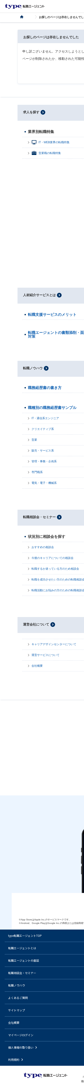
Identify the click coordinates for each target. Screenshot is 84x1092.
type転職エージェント (24, 17)
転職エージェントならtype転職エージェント (25, 6)
